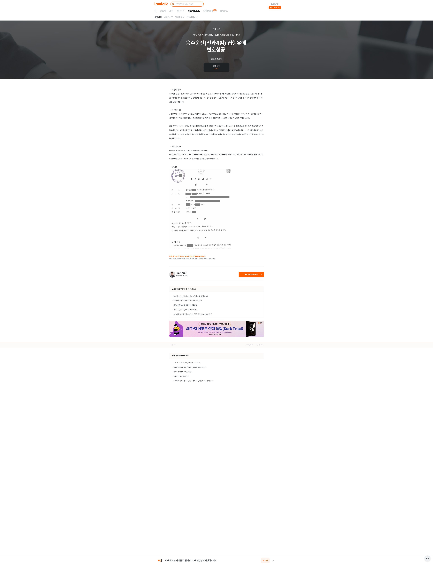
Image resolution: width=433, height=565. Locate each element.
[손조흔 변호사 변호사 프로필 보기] (172, 274)
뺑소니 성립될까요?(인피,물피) (183, 372)
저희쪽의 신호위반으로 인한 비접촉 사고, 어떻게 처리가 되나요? (193, 381)
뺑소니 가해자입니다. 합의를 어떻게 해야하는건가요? (190, 367)
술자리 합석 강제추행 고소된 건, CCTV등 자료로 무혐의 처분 (193, 314)
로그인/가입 (275, 4)
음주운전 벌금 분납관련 (181, 376)
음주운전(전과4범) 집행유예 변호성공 (185, 305)
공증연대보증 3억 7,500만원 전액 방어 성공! (188, 301)
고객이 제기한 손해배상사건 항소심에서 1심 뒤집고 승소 (191, 296)
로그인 (265, 560)
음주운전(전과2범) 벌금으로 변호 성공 (185, 310)
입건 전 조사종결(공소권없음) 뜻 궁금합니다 (187, 363)
